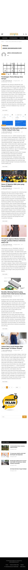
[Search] (26, 34)
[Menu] (2, 34)
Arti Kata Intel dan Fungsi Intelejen (18, 469)
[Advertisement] (14, 16)
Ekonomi (22, 38)
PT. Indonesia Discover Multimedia (11, 566)
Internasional (13, 38)
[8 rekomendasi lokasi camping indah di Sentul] (5, 447)
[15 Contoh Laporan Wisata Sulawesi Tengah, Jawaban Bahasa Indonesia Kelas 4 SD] (14, 231)
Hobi (3, 343)
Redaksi (22, 564)
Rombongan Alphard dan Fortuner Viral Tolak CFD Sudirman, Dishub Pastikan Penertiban (18, 462)
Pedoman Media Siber (14, 564)
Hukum (3, 289)
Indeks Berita (22, 566)
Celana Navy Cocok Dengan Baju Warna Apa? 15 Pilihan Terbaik (12, 347)
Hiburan (3, 125)
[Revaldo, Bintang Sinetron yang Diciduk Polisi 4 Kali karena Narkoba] (14, 284)
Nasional (5, 38)
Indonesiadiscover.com (14, 562)
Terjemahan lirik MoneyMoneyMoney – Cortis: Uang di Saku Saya (14, 129)
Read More (5, 110)
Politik (3, 74)
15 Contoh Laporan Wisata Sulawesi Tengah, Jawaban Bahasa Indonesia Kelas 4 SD (13, 240)
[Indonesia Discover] (14, 34)
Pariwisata (4, 236)
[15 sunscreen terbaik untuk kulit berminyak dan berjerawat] (5, 455)
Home (7, 564)
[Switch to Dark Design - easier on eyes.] (24, 34)
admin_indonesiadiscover (14, 53)
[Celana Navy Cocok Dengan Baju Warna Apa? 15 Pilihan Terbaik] (14, 338)
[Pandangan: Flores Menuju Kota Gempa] (14, 69)
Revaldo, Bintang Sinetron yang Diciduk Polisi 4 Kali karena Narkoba (13, 293)
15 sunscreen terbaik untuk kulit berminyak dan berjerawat (17, 454)
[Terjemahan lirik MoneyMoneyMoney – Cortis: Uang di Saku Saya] (14, 120)
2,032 (17, 387)
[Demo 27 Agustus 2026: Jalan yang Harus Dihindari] (14, 176)
